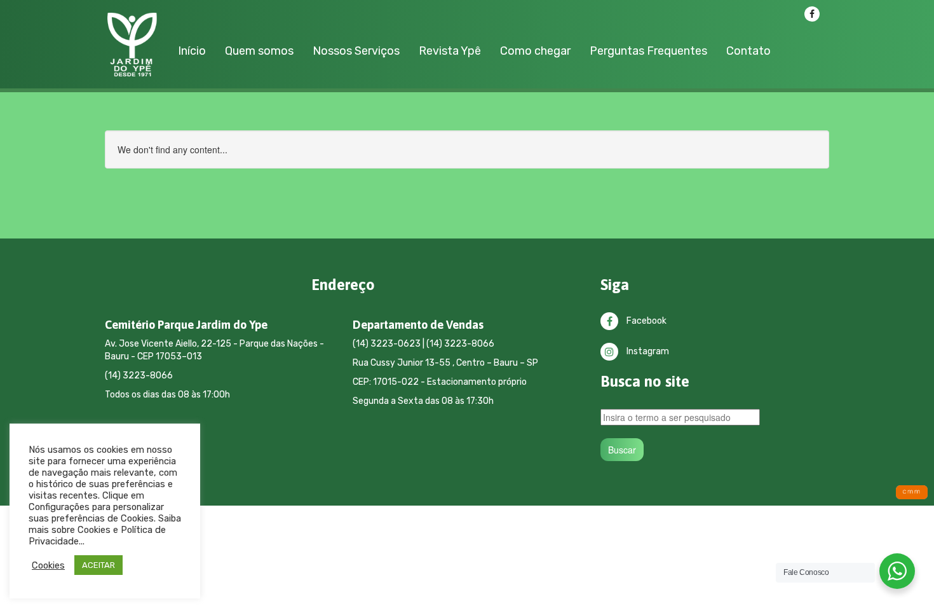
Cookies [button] (48, 565)
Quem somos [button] (259, 51)
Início (192, 51)
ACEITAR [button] (98, 565)
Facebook (646, 320)
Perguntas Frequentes (648, 51)
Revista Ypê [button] (450, 51)
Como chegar (535, 51)
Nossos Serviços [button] (356, 51)
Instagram (647, 351)
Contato (748, 51)
